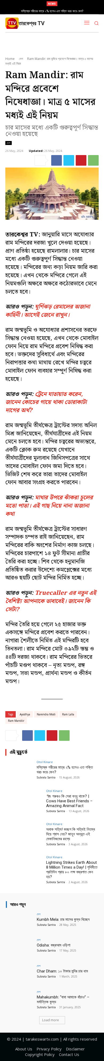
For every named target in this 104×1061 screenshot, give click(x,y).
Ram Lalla (68, 714)
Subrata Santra (46, 777)
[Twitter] (68, 160)
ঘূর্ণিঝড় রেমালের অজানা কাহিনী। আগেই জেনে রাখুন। (47, 311)
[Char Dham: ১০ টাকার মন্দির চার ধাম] (20, 974)
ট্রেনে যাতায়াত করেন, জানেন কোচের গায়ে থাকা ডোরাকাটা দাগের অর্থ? (46, 402)
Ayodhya (25, 714)
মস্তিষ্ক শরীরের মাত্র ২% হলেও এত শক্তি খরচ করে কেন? (52, 11)
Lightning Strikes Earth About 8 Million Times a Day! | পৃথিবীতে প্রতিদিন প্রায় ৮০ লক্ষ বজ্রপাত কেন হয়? (71, 869)
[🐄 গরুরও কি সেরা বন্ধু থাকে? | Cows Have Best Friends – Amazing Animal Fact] (24, 803)
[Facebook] (56, 160)
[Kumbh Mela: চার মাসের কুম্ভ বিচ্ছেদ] (20, 923)
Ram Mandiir (16, 721)
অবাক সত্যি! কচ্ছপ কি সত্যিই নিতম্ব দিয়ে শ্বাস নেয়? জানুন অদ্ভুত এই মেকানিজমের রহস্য (70, 834)
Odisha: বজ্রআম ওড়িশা (53, 945)
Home (10, 58)
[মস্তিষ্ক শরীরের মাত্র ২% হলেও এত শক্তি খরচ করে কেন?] (19, 770)
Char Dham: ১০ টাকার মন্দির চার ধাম (62, 971)
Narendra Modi (46, 714)
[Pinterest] (81, 160)
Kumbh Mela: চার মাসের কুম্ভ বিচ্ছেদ (63, 919)
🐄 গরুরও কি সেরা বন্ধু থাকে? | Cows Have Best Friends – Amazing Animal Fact (69, 801)
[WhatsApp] (93, 160)
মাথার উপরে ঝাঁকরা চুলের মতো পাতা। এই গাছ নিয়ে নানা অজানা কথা (49, 506)
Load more (50, 1020)
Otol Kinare (45, 761)
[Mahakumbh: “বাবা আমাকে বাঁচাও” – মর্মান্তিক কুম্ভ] (20, 1000)
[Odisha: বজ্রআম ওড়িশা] (20, 948)
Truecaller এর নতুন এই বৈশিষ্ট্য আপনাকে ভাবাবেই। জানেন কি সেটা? (50, 601)
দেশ (21, 58)
